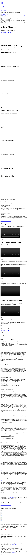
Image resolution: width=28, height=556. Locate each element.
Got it (2, 531)
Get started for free (4, 14)
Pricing (2, 3)
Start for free (3, 10)
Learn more (14, 552)
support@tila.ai (11, 497)
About (2, 2)
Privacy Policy (9, 521)
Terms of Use (3, 521)
